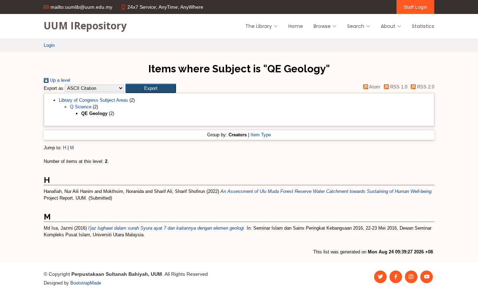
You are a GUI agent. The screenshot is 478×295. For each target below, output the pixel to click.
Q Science (80, 106)
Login (49, 45)
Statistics (423, 26)
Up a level (59, 80)
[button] (150, 88)
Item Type (261, 134)
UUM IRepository (85, 25)
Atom (374, 86)
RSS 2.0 (425, 86)
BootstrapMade (85, 283)
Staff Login (415, 7)
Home (295, 26)
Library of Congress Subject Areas (93, 100)
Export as (53, 88)
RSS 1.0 (398, 86)
